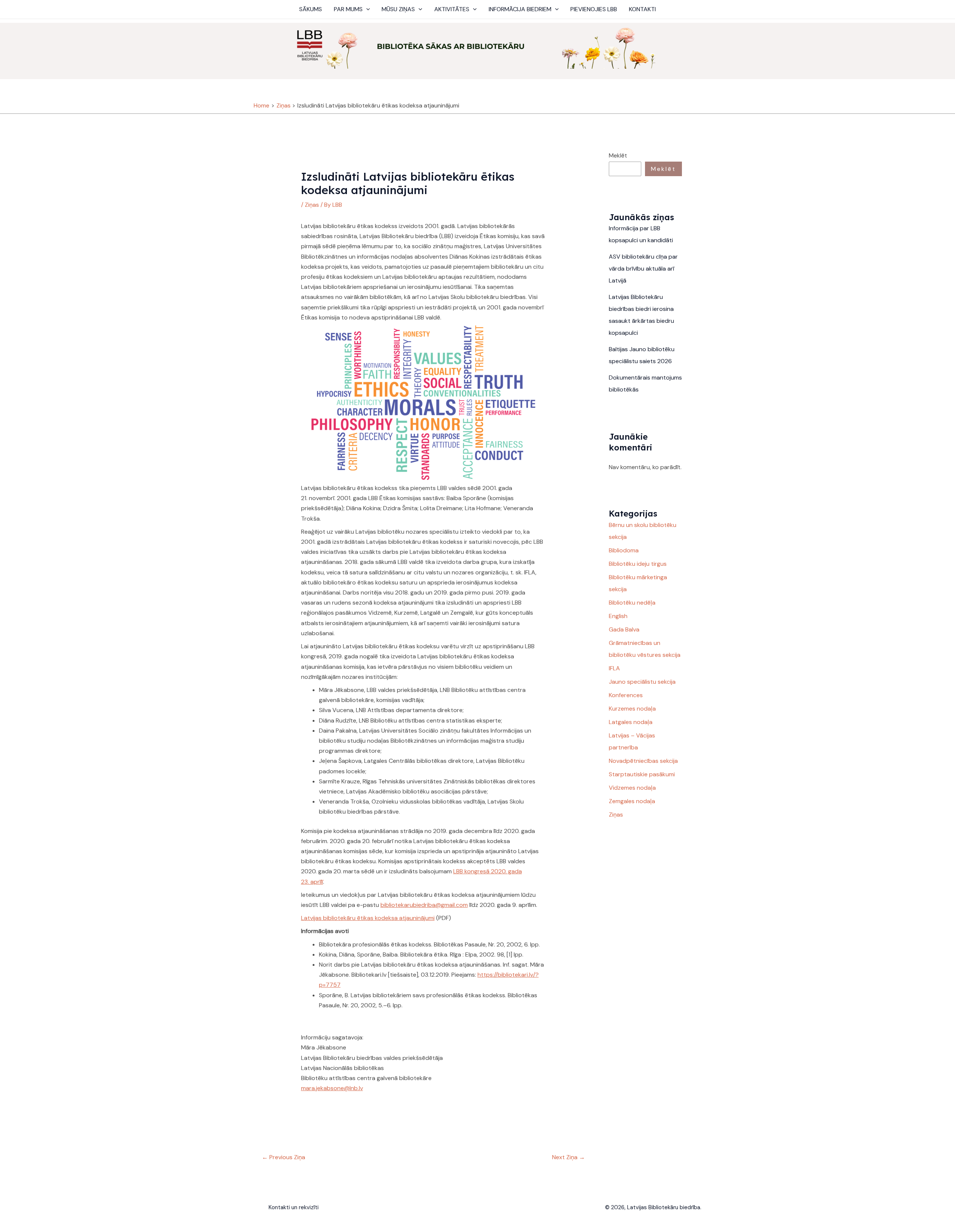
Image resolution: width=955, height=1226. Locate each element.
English (618, 616)
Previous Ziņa (283, 1157)
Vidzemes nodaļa (632, 788)
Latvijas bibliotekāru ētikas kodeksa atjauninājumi (368, 918)
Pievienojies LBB (593, 9)
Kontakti (642, 9)
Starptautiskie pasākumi (642, 774)
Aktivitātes (451, 9)
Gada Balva (624, 629)
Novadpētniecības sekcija (643, 761)
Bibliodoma (624, 550)
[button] (366, 9)
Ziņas (312, 205)
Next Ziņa (568, 1157)
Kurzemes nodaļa (632, 708)
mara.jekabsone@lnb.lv (332, 1088)
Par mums (348, 9)
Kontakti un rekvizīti (294, 1207)
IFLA (614, 668)
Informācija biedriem (520, 9)
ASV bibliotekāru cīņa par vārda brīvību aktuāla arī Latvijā (643, 268)
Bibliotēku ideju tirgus (638, 564)
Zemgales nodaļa (632, 801)
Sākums (310, 9)
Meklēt (618, 155)
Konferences (626, 695)
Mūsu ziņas (398, 9)
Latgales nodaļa (630, 722)
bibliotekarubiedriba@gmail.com (424, 905)
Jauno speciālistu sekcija (642, 682)
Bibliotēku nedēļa (632, 602)
